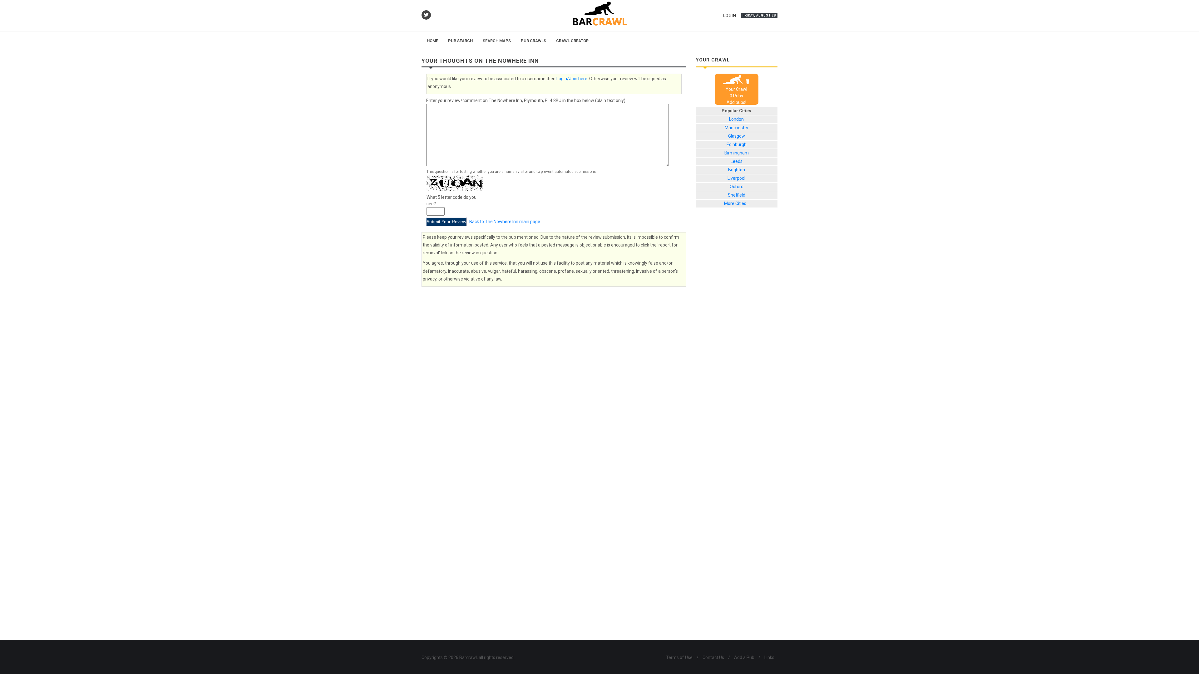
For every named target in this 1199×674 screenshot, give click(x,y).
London (736, 119)
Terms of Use (679, 657)
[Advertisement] (737, 317)
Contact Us (713, 657)
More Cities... (736, 203)
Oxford (736, 186)
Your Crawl (736, 89)
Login (729, 15)
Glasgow (736, 136)
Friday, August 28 (759, 15)
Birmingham (736, 152)
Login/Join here (571, 78)
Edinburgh (737, 144)
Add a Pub (744, 657)
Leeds (737, 161)
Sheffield (736, 195)
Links (769, 657)
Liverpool (736, 178)
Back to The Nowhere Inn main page (504, 221)
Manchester (736, 127)
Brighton (736, 169)
